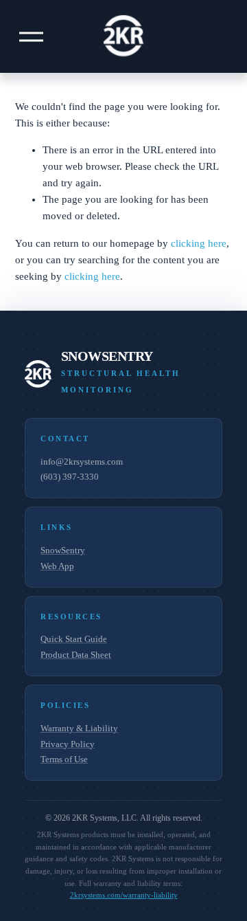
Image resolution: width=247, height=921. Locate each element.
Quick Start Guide (73, 639)
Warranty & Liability (79, 728)
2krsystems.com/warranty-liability (124, 895)
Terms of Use (64, 759)
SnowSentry (62, 550)
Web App (57, 566)
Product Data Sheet (75, 655)
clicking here (198, 243)
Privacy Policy (67, 744)
